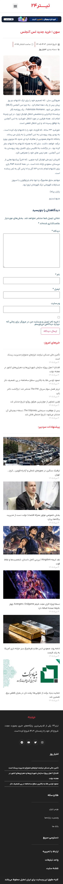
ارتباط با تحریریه (50, 851)
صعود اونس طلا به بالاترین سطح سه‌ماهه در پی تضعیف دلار (32, 380)
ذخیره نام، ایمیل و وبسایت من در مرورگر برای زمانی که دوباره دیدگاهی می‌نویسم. (33, 323)
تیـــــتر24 (40, 6)
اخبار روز (42, 49)
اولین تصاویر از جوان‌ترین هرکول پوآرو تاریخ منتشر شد (35, 401)
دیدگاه (56, 231)
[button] (15, 6)
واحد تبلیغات (51, 860)
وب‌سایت (55, 303)
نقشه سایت (52, 868)
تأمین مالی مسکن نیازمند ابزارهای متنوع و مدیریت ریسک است (33, 768)
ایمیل (56, 289)
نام (57, 274)
